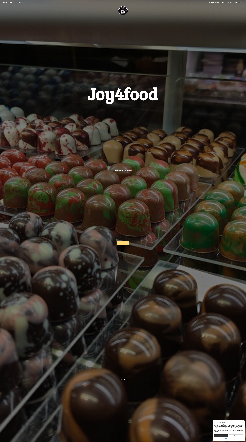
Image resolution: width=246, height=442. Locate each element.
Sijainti (11, 2)
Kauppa (5, 2)
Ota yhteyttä (19, 2)
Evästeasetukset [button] (228, 438)
